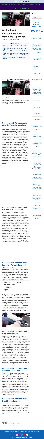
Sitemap (22, 431)
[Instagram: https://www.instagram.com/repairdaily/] (34, 30)
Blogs (6, 421)
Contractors (27, 431)
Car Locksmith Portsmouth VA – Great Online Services (14, 58)
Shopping (7, 431)
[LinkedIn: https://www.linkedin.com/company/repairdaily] (42, 30)
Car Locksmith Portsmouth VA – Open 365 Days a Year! (15, 55)
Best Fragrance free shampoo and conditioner (37, 59)
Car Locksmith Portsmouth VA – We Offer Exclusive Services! (15, 46)
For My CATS (37, 107)
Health (16, 8)
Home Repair (12, 4)
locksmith (5, 422)
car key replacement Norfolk (22, 231)
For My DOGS (37, 113)
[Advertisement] (16, 69)
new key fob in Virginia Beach (14, 158)
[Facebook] (31, 30)
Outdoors (32, 4)
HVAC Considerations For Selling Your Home (13, 423)
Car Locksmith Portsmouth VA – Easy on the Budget (16, 53)
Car (4, 421)
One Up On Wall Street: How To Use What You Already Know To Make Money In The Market (37, 187)
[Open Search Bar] (28, 8)
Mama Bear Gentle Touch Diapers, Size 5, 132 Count (37, 217)
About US (12, 431)
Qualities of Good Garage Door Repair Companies (14, 425)
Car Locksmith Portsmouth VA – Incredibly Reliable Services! (15, 51)
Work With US (4, 4)
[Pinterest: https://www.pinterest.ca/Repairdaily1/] (39, 30)
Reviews (24, 4)
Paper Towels (37, 119)
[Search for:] (37, 17)
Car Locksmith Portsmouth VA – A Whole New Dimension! (14, 49)
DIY (36, 4)
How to (40, 4)
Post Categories (22, 8)
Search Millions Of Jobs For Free (37, 24)
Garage (19, 4)
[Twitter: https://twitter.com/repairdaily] (37, 30)
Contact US (36, 431)
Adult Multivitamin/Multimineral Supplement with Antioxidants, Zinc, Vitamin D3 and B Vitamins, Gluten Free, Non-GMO (37, 91)
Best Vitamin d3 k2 (37, 73)
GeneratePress (29, 437)
